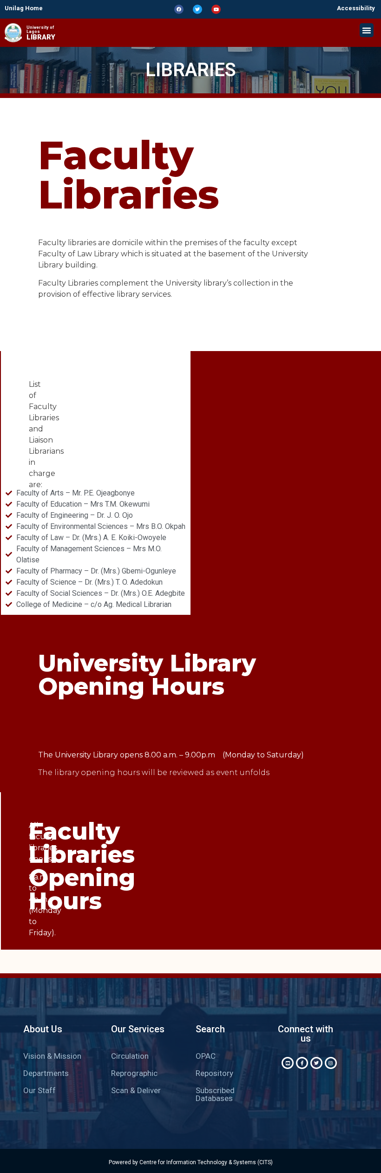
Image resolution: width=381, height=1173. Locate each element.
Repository (214, 1073)
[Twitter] (197, 9)
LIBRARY (40, 37)
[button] (367, 30)
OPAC (206, 1056)
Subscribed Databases (215, 1094)
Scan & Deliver (136, 1090)
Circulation (130, 1056)
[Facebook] (179, 9)
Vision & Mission (52, 1056)
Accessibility (356, 8)
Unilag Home (24, 8)
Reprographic (134, 1073)
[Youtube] (216, 9)
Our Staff (39, 1090)
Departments (46, 1073)
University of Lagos (40, 29)
